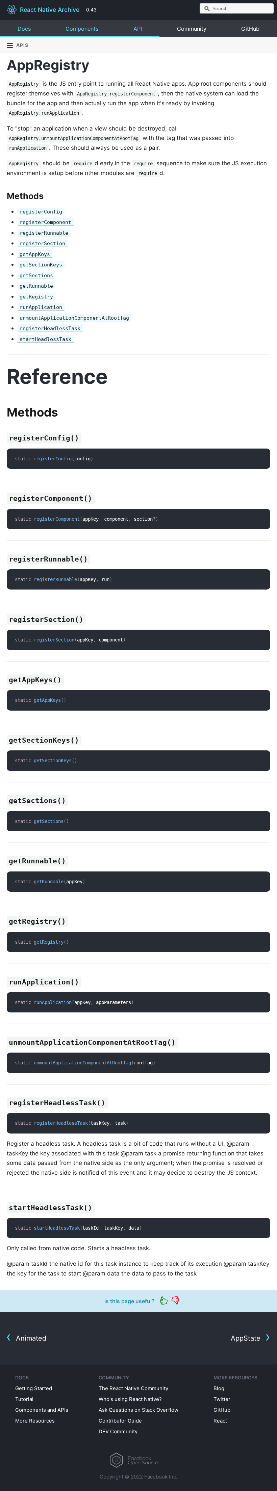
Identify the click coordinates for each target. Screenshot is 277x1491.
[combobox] (237, 8)
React (220, 1420)
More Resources (35, 1420)
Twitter (221, 1399)
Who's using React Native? (130, 1399)
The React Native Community (133, 1388)
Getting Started (33, 1388)
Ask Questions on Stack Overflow (138, 1410)
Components (82, 28)
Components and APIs (41, 1410)
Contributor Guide (120, 1420)
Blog (218, 1388)
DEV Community (118, 1431)
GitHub (250, 28)
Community (191, 28)
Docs (24, 28)
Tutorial (24, 1399)
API (137, 28)
